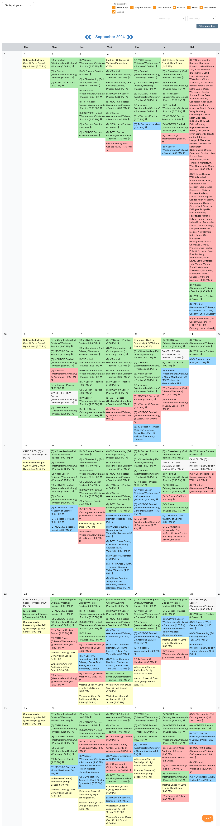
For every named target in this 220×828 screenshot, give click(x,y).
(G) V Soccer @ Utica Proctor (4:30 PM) (62, 632)
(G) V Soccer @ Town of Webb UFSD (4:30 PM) (91, 675)
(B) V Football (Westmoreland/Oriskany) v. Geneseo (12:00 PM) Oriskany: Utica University (202, 309)
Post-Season (164, 7)
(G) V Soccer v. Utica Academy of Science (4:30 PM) (172, 518)
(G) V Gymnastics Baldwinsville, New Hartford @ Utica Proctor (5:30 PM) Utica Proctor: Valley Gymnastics (174, 533)
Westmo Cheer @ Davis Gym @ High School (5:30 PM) (63, 655)
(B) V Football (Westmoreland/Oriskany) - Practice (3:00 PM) (64, 63)
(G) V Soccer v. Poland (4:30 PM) (62, 520)
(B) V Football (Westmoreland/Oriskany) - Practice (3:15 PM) (92, 362)
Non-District (210, 7)
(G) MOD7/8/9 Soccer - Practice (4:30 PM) (118, 391)
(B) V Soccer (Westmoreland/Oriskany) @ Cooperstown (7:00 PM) (147, 523)
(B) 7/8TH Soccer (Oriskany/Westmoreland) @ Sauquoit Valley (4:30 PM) (92, 746)
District (120, 12)
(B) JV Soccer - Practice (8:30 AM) (91, 73)
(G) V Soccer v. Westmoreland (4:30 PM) (147, 649)
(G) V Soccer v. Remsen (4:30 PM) (118, 757)
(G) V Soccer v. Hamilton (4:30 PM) (118, 557)
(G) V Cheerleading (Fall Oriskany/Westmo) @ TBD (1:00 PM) (201, 476)
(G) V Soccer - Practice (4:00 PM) (90, 126)
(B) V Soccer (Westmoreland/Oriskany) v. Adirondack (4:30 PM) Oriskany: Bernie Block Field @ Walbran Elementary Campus (92, 764)
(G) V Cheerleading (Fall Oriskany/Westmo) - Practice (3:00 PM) (91, 82)
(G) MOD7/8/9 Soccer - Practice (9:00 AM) (201, 727)
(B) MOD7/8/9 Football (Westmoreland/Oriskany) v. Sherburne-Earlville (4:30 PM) (147, 638)
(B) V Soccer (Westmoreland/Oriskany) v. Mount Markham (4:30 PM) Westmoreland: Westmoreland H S (175, 377)
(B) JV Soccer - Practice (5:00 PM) (63, 84)
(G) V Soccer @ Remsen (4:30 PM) (146, 406)
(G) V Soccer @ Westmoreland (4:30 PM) (174, 137)
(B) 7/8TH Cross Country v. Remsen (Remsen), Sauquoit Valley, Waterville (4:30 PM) (119, 546)
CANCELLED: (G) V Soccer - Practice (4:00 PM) (35, 454)
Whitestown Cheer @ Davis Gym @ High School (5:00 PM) (145, 762)
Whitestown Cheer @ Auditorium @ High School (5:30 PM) (61, 667)
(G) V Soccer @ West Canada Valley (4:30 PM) (119, 145)
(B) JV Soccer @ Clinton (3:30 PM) (174, 498)
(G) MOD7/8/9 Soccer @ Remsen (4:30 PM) (146, 398)
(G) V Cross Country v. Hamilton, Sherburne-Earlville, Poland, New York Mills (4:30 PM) (117, 664)
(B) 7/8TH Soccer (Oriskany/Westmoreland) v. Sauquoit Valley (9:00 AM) (202, 738)
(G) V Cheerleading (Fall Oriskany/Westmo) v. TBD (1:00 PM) (201, 636)
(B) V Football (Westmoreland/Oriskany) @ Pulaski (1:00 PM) (202, 488)
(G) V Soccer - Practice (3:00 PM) (90, 716)
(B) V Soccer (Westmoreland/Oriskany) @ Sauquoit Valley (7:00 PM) (119, 414)
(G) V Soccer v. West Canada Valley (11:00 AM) (200, 625)
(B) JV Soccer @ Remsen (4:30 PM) (119, 738)
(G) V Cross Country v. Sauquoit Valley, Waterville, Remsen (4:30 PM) (119, 531)
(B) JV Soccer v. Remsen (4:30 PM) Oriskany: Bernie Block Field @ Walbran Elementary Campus (146, 433)
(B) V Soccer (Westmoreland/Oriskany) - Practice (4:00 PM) (119, 116)
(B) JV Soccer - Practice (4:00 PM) (118, 126)
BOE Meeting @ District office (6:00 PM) (91, 525)
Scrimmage (122, 7)
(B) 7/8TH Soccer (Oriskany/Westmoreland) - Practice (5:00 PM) (64, 410)
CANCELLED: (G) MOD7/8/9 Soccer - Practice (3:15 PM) (171, 354)
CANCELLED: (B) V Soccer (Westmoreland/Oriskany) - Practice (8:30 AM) (202, 464)
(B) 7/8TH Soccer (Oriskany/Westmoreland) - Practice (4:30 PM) (119, 135)
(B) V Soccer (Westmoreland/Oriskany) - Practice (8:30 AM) (92, 63)
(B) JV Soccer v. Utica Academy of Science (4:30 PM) (62, 510)
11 (5, 445)
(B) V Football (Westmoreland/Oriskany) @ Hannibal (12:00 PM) (202, 765)
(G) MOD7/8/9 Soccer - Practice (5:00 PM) (90, 134)
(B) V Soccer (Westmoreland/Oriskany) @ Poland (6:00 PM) (175, 654)
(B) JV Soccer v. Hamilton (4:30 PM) (147, 126)
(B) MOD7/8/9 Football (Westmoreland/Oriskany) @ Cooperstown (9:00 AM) (202, 753)
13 (5, 708)
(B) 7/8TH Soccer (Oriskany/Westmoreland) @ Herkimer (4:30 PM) (92, 512)
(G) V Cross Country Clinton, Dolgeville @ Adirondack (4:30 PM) (117, 747)
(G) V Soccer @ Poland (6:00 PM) (174, 798)
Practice (181, 7)
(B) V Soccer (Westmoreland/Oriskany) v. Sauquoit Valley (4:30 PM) (147, 749)
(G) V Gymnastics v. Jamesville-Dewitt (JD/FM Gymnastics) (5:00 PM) (92, 779)
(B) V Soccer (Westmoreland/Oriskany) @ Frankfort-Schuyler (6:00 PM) (64, 680)
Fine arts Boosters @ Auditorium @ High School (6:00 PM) (145, 773)
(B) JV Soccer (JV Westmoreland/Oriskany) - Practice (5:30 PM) (174, 776)
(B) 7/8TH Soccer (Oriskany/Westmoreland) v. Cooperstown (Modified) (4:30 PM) (147, 495)
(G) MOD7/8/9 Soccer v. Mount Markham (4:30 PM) (63, 770)
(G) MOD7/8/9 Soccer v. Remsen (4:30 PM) (118, 799)
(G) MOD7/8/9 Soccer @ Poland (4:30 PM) (174, 767)
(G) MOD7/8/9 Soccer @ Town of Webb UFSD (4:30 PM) (91, 647)
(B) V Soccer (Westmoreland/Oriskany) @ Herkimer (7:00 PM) (92, 534)
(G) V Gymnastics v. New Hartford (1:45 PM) (202, 778)
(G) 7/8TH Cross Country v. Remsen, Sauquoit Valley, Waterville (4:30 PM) (119, 568)
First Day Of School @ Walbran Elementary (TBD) (117, 63)
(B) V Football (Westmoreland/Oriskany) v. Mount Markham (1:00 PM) (202, 649)
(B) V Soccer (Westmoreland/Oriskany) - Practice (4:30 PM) (36, 614)
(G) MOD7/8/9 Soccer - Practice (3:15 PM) (118, 95)
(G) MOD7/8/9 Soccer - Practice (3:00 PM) (90, 341)
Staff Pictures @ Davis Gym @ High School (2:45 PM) (173, 63)
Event (195, 7)
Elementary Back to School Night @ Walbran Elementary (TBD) (146, 343)
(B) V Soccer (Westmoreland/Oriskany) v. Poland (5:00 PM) (175, 149)
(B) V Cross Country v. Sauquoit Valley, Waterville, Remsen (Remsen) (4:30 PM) (117, 583)
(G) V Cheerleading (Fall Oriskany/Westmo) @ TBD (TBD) (201, 717)
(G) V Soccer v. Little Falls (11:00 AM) (199, 361)
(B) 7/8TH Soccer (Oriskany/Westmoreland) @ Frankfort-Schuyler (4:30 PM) (64, 643)
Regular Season (143, 7)
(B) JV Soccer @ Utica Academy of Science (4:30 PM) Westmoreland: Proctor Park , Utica (173, 754)
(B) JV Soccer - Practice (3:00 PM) (118, 341)
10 (5, 334)
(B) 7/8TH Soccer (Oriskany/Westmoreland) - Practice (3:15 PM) (147, 376)
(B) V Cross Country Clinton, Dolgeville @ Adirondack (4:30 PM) (117, 767)
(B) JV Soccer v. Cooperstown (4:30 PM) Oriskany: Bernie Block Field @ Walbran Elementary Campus (91, 662)
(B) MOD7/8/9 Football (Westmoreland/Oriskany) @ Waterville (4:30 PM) (147, 415)
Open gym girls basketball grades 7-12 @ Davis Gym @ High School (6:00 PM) (35, 627)
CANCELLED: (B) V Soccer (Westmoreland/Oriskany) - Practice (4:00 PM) (64, 398)
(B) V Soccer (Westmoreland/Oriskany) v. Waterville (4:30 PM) (119, 633)
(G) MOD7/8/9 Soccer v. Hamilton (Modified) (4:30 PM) (119, 518)
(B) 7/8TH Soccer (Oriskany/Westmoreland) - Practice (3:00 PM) (92, 104)
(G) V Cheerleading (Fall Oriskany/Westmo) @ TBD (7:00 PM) (174, 391)
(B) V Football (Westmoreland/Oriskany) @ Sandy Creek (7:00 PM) (175, 404)
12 (5, 593)
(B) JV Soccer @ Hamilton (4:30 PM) (144, 660)
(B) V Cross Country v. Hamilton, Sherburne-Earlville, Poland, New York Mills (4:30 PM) (117, 649)
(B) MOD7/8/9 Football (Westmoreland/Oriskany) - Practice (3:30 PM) (92, 116)
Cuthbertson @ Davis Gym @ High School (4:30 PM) (117, 789)
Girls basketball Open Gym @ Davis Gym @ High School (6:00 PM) (34, 63)
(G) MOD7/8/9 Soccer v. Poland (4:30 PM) (63, 528)
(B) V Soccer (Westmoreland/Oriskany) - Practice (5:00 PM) (64, 74)
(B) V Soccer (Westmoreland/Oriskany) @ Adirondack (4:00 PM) (64, 373)
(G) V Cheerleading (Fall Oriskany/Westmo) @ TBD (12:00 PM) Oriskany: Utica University (202, 323)
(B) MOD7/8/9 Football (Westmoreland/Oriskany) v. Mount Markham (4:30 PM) (147, 509)
